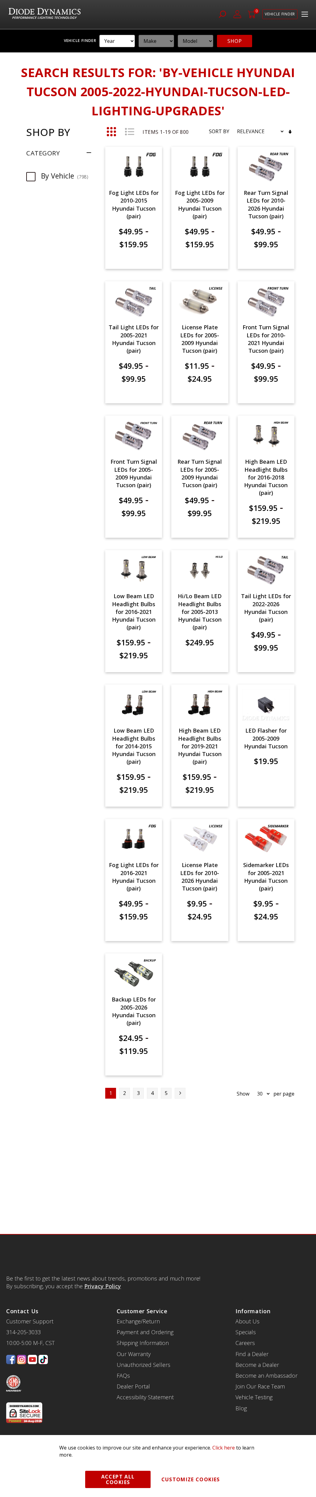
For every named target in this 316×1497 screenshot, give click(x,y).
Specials (245, 1332)
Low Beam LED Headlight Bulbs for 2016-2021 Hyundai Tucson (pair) (134, 611)
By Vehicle (67, 176)
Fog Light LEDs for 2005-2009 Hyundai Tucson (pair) (200, 204)
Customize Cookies (190, 1479)
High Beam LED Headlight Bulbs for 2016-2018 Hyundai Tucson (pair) (266, 477)
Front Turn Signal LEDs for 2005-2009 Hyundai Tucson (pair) (133, 473)
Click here (223, 1447)
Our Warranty (134, 1354)
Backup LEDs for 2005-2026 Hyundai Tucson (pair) (134, 1011)
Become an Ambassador (266, 1375)
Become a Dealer (257, 1364)
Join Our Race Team (260, 1386)
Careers (245, 1343)
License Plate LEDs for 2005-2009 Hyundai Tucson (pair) (199, 338)
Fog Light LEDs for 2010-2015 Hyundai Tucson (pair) (134, 204)
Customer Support (29, 1321)
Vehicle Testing (253, 1397)
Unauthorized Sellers (143, 1364)
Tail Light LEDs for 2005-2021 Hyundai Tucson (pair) (134, 338)
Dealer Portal (133, 1386)
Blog (241, 1408)
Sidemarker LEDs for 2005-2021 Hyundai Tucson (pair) (266, 876)
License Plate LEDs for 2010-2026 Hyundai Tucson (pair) (199, 876)
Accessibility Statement (145, 1397)
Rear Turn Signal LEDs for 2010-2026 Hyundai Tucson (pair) (266, 204)
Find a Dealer (251, 1354)
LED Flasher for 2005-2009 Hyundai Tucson (266, 738)
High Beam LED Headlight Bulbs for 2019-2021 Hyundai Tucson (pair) (200, 746)
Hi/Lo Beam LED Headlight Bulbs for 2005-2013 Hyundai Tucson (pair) (200, 611)
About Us (247, 1321)
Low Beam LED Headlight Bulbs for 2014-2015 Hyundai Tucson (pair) (134, 746)
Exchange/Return (138, 1321)
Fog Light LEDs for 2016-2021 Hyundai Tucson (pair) (134, 876)
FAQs (123, 1375)
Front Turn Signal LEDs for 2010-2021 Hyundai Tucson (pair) (266, 338)
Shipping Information (143, 1343)
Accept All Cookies (118, 1479)
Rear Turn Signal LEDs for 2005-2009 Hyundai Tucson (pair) (199, 473)
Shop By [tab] (48, 132)
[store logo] (44, 14)
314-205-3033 (23, 1332)
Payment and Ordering (145, 1332)
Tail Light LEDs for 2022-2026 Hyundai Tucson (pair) (266, 607)
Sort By (219, 131)
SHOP (234, 41)
